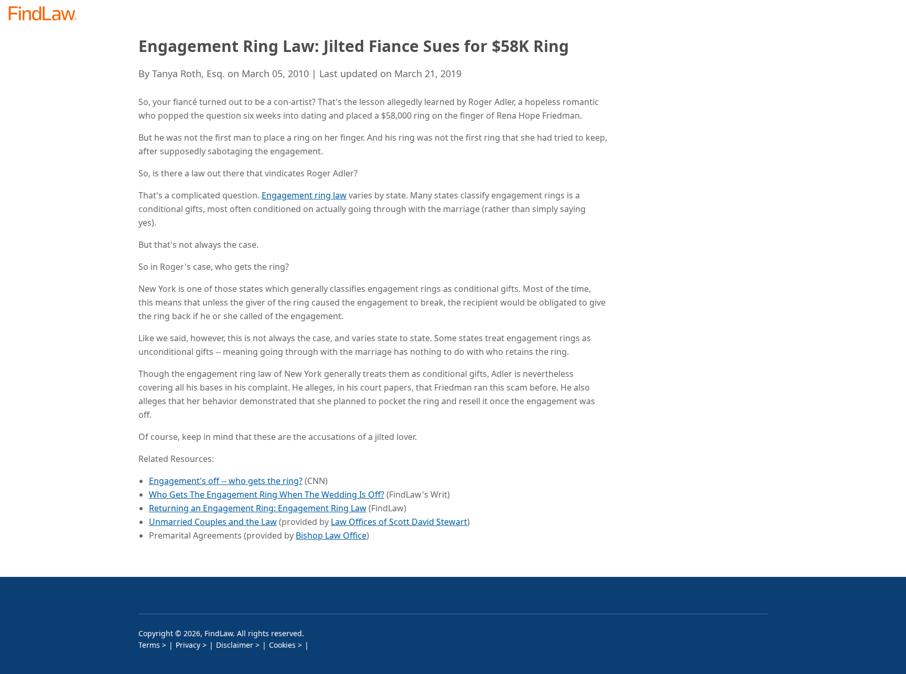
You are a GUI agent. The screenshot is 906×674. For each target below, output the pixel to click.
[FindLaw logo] (46, 14)
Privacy (188, 645)
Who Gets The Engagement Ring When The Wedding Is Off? (266, 494)
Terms (149, 645)
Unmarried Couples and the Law (213, 522)
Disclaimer (234, 645)
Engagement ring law (304, 195)
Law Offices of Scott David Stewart (399, 522)
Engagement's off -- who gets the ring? (226, 481)
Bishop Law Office (331, 535)
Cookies (282, 645)
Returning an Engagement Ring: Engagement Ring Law (257, 508)
